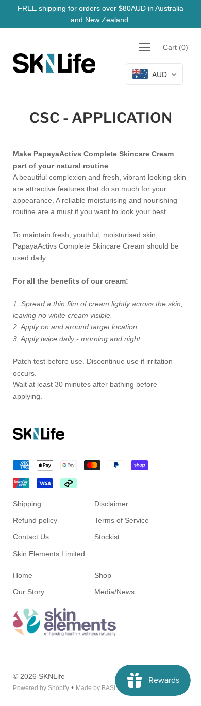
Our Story (28, 592)
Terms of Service (121, 520)
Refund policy (35, 520)
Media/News (114, 592)
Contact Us (31, 537)
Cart (175, 47)
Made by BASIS (98, 688)
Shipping (27, 504)
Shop (102, 575)
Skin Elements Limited (49, 554)
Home (22, 575)
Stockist (107, 537)
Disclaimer (111, 504)
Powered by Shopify (41, 688)
